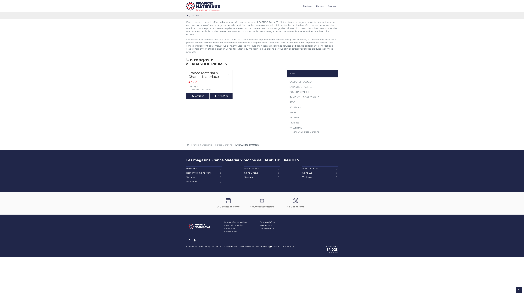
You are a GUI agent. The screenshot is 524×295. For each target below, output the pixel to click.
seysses (248, 177)
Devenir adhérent (268, 222)
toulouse (307, 177)
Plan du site (261, 246)
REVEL (293, 102)
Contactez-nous (267, 228)
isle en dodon (251, 169)
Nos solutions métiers (233, 225)
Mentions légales (206, 247)
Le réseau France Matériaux (236, 222)
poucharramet (310, 169)
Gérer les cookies (246, 246)
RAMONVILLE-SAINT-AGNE (304, 97)
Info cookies (191, 247)
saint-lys (307, 173)
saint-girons (251, 173)
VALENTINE (295, 128)
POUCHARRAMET (299, 92)
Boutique (307, 6)
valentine (191, 182)
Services (332, 6)
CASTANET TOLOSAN (300, 82)
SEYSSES (294, 118)
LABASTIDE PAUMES (300, 87)
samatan (191, 177)
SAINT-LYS (295, 108)
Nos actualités (230, 232)
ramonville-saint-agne (199, 173)
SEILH (292, 113)
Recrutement (266, 225)
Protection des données (226, 247)
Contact (320, 6)
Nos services (229, 228)
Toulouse (294, 123)
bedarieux (191, 169)
